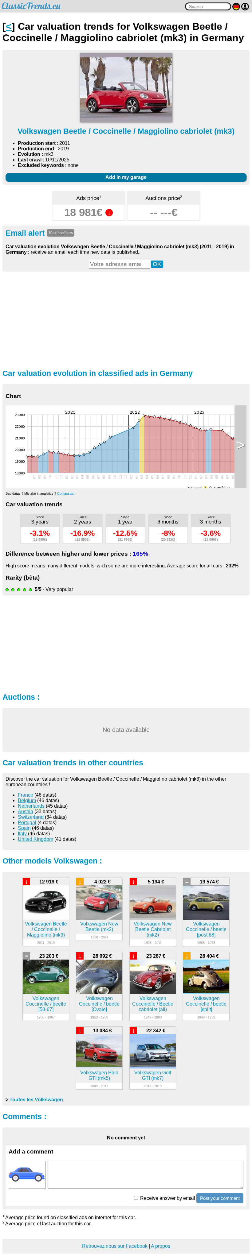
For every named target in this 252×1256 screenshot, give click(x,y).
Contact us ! (66, 493)
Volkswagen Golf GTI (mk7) (152, 1075)
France (25, 795)
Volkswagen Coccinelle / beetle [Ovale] (99, 1004)
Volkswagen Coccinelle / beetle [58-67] (46, 1004)
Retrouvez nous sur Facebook (115, 1246)
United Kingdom (35, 839)
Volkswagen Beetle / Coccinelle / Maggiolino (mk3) (46, 929)
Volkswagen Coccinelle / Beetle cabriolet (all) (152, 1004)
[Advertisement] (126, 319)
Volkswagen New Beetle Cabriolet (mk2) (153, 929)
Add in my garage (126, 177)
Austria (25, 811)
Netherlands (31, 806)
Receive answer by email (167, 1198)
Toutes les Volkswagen (36, 1099)
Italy (22, 833)
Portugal (27, 822)
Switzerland (31, 817)
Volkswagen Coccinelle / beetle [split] (206, 1004)
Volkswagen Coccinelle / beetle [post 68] (206, 929)
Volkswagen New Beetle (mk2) (99, 926)
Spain (24, 828)
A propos (160, 1246)
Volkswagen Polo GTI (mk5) (99, 1075)
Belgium (27, 800)
